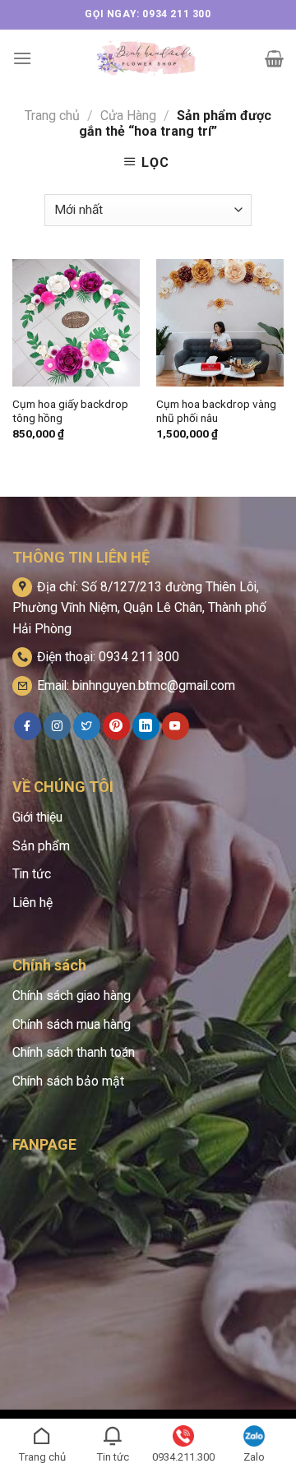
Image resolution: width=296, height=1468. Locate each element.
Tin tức (31, 874)
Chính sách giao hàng (71, 995)
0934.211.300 (183, 1457)
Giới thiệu (37, 817)
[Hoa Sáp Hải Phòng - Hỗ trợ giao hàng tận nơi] (148, 58)
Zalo (254, 1457)
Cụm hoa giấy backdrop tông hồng (70, 411)
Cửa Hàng (128, 115)
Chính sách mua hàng (71, 1024)
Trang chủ (52, 115)
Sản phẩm (41, 846)
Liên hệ (32, 902)
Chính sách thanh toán (73, 1052)
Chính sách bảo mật (68, 1081)
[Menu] (22, 58)
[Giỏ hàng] (274, 58)
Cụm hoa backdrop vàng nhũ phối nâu (216, 411)
